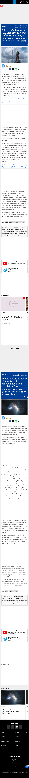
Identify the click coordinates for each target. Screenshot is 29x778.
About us (14, 759)
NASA (6, 222)
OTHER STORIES (5, 295)
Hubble (10, 591)
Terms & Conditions (14, 763)
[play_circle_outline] (13, 303)
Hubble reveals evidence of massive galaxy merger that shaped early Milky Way (12, 101)
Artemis (10, 222)
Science (4, 26)
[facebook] (10, 69)
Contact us (14, 760)
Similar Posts (5, 688)
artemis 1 (22, 222)
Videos (3, 312)
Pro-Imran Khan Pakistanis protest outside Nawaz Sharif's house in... (12, 317)
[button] (2, 2)
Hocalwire (25, 772)
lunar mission (16, 222)
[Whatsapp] (16, 69)
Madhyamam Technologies (12, 772)
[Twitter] (13, 69)
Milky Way (16, 591)
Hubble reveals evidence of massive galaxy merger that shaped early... (10, 711)
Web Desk (8, 66)
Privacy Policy (14, 762)
